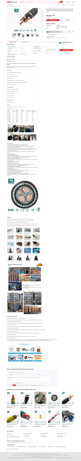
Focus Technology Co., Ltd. (39, 456)
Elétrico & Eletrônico (11, 6)
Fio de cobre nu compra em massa (12, 448)
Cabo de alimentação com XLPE (62, 433)
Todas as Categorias (11, 4)
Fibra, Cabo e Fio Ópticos (18, 6)
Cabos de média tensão (27, 435)
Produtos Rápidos (52, 453)
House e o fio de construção (28, 433)
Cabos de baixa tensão (10, 435)
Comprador (57, 4)
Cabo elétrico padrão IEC (44, 436)
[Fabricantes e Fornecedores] (12, 2)
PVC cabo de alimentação (44, 433)
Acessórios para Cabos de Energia (60, 446)
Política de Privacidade (38, 453)
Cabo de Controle (59, 435)
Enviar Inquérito (53, 20)
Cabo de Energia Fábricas (11, 446)
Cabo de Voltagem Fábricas (33, 446)
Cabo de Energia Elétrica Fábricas (22, 446)
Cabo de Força (24, 6)
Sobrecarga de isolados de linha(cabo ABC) (13, 436)
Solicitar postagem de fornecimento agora (36, 385)
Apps (67, 4)
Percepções (57, 453)
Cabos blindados (42, 435)
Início (7, 6)
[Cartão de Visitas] (72, 46)
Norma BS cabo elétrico (60, 436)
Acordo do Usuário (32, 453)
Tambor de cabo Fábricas (42, 446)
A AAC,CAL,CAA (26, 436)
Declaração (27, 453)
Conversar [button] (68, 20)
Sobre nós (23, 453)
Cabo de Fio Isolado (51, 446)
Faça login (48, 37)
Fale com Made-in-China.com (45, 453)
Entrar (73, 2)
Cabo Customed (9, 433)
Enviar (14, 385)
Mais (7, 450)
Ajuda (63, 4)
